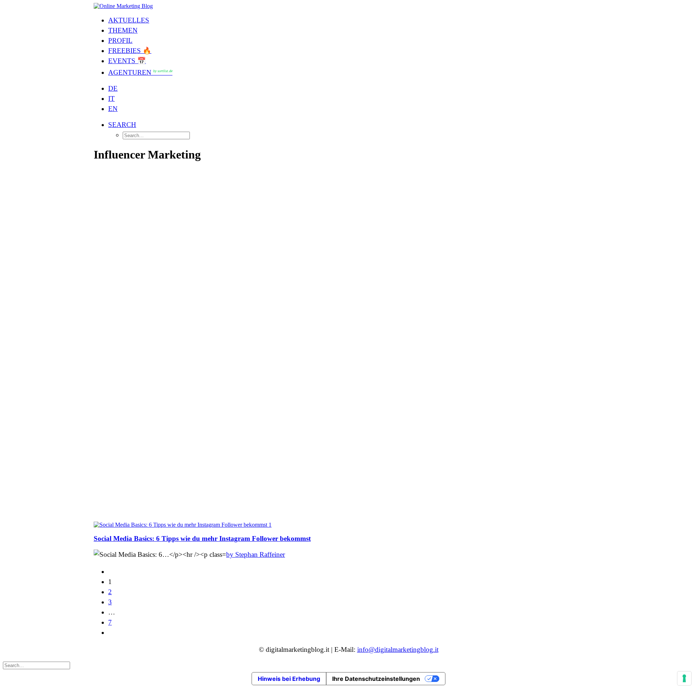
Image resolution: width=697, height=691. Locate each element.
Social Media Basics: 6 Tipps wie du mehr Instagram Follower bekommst (202, 538)
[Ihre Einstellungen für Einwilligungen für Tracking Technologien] (684, 678)
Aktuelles (128, 20)
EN (113, 108)
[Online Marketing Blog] (348, 6)
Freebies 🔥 (129, 50)
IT (111, 98)
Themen (123, 30)
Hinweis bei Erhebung (289, 678)
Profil (120, 40)
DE (113, 88)
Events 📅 (127, 61)
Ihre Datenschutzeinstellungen (376, 678)
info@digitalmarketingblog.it (398, 649)
